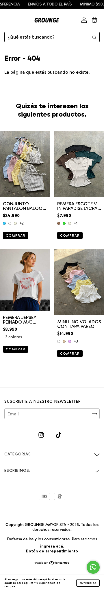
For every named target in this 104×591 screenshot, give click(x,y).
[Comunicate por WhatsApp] (93, 567)
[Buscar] (94, 37)
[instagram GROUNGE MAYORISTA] (41, 435)
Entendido (87, 583)
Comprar (15, 235)
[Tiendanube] (52, 563)
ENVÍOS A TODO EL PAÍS (45, 4)
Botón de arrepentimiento (52, 551)
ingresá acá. (52, 546)
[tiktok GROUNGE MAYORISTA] (58, 435)
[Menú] (9, 20)
